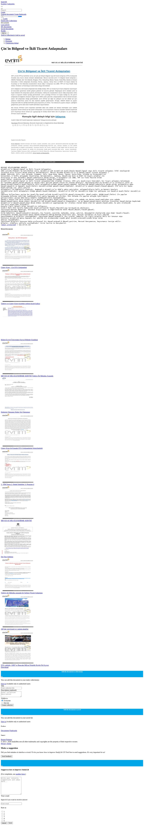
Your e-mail (5, 796)
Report (3, 740)
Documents (5, 731)
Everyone (7, 701)
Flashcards (5, 21)
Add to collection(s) (8, 35)
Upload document (7, 14)
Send (10, 823)
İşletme (7, 39)
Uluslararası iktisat (11, 43)
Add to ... (5, 33)
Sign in (3, 684)
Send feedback (7, 756)
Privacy (4, 744)
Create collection (7, 705)
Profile (3, 31)
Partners (9, 740)
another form (20, 774)
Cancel (4, 823)
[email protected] (8, 225)
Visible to (4, 698)
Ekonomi (8, 41)
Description (8, 690)
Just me (6, 703)
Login (3, 12)
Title (2, 686)
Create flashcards (20, 14)
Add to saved (20, 35)
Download (4, 667)
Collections (13, 21)
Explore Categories (8, 4)
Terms (9, 744)
